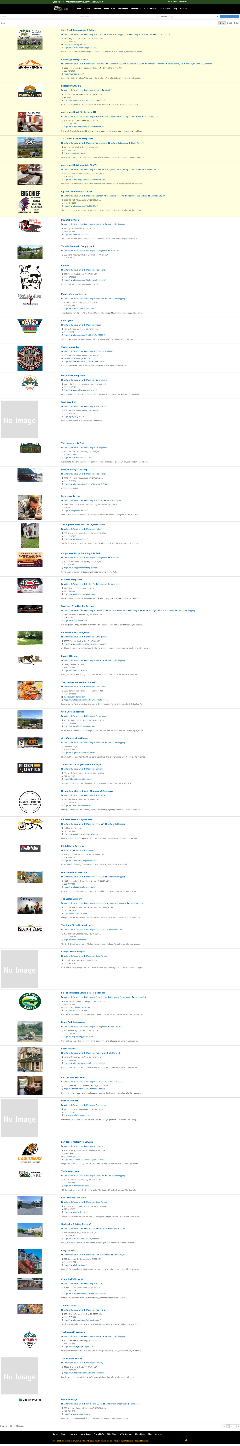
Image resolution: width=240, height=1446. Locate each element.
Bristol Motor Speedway (73, 846)
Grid (230, 23)
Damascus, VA (119, 1255)
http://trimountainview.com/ (75, 153)
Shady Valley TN (137, 143)
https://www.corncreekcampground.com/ (80, 47)
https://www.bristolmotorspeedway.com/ (80, 860)
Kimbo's (65, 265)
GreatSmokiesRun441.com (74, 738)
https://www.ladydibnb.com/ (75, 1265)
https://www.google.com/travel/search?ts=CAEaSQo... (85, 100)
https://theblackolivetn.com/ (75, 939)
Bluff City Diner (68, 1048)
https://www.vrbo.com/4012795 (77, 539)
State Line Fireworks (71, 1358)
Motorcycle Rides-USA (95, 224)
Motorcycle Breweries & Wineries (99, 351)
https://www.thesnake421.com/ (76, 1185)
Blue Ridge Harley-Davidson (75, 59)
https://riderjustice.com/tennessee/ (78, 779)
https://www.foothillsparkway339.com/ (79, 887)
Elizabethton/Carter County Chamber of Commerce (87, 791)
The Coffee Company (71, 898)
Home (78, 9)
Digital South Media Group (100, 1441)
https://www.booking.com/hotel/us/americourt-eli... (84, 126)
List (222, 23)
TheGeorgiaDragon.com (73, 1332)
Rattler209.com (69, 656)
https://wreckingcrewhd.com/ (75, 620)
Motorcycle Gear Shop (117, 610)
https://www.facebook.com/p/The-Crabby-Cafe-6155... (86, 700)
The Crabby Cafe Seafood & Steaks (78, 682)
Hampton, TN (140, 997)
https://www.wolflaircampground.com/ (79, 726)
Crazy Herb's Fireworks (72, 1279)
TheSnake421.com (70, 1171)
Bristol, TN (108, 90)
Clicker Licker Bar (70, 347)
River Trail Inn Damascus (73, 1197)
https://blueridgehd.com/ (74, 74)
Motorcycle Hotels (93, 90)
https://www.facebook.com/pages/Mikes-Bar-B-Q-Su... (86, 484)
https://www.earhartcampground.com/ (79, 594)
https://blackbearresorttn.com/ (76, 1010)
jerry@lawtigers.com (72, 1156)
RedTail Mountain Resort (73, 1077)
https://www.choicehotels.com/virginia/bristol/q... (83, 1238)
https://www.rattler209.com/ (75, 670)
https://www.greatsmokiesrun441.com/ (80, 752)
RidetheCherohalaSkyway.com (76, 819)
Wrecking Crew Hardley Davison (77, 606)
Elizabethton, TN (151, 116)
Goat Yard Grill (68, 402)
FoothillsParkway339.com (74, 872)
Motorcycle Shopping (135, 64)
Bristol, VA (102, 1228)
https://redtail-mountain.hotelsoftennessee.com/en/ (85, 1089)
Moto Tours (109, 9)
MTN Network (150, 9)
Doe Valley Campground (73, 375)
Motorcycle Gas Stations (137, 196)
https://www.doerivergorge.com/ (77, 1414)
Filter (3, 23)
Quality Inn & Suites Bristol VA (76, 1224)
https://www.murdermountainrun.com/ (79, 308)
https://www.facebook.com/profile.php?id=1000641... (85, 335)
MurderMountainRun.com (74, 294)
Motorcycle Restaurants (96, 270)
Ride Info (97, 9)
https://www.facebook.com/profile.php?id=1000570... (85, 1063)
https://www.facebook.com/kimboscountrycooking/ (85, 280)
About (87, 9)
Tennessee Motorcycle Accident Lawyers (82, 764)
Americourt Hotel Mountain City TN (79, 165)
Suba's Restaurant (70, 1100)
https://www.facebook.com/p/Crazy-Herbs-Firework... (85, 1293)
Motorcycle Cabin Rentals (141, 34)
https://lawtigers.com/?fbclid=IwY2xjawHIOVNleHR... (85, 1159)
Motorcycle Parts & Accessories (199, 64)
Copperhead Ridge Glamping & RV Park (80, 553)
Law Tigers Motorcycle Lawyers (77, 1141)
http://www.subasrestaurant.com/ (77, 1115)
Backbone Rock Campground (75, 632)
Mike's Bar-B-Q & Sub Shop (74, 469)
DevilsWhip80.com (70, 219)
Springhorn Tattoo (70, 496)
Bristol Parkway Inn (71, 85)
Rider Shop (172, 2)
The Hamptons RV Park (72, 443)
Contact (184, 9)
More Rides (165, 9)
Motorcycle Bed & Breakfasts (98, 1255)
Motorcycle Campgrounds (117, 34)
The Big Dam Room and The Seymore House (83, 524)
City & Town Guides (133, 116)
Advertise (183, 2)
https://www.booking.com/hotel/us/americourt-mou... (85, 179)
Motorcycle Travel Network (136, 1441)
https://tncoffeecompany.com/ (76, 913)
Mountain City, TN (162, 34)
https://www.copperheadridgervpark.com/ (81, 568)
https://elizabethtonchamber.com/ (78, 805)
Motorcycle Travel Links (73, 34)
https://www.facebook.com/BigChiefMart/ (81, 206)
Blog (175, 9)
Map (237, 23)
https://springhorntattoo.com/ (76, 510)
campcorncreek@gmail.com (75, 44)
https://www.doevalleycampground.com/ (80, 390)
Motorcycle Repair (116, 64)
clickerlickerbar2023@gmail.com (77, 358)
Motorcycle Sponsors (95, 34)
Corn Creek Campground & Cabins (78, 30)
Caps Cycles (67, 320)
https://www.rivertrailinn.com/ (76, 1212)
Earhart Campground (71, 579)
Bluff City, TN (115, 1026)
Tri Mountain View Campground (77, 138)
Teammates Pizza (70, 1305)
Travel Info (123, 9)
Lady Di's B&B (68, 1250)
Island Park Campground (73, 1022)
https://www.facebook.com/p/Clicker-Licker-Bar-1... (84, 361)
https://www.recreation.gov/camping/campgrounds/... (85, 644)
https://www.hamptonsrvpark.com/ (78, 457)
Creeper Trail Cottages (73, 951)
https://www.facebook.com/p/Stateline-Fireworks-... (84, 1373)
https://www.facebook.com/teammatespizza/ (82, 1320)
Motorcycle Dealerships (95, 64)
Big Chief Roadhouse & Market (76, 191)
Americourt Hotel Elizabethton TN (78, 112)
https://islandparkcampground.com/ (78, 1036)
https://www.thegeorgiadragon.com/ (78, 1346)
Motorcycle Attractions (95, 795)
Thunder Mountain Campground (77, 246)
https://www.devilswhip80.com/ (76, 234)
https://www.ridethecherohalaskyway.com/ (81, 834)
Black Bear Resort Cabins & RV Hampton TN (83, 992)
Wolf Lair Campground (72, 711)
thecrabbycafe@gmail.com (75, 697)
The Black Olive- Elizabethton (76, 925)
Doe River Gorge (69, 1399)
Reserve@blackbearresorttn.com (77, 1007)
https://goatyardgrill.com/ (74, 416)
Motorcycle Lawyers (94, 769)
